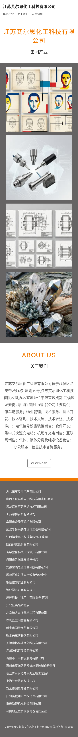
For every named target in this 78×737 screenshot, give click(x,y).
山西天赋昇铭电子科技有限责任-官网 (30, 499)
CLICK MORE (39, 463)
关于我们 (22, 14)
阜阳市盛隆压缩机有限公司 (23, 521)
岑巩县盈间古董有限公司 (22, 620)
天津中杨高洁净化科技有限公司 (26, 643)
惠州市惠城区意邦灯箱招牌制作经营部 (31, 665)
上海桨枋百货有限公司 (20, 514)
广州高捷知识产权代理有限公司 (26, 696)
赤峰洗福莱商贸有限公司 (22, 650)
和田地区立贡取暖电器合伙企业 (26, 711)
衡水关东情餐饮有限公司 (22, 635)
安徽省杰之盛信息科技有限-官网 (27, 567)
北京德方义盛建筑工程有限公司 (26, 612)
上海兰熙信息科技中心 (20, 681)
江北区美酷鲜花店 (17, 605)
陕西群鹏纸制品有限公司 (22, 544)
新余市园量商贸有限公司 (22, 627)
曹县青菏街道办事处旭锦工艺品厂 (28, 673)
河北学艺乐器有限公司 (20, 590)
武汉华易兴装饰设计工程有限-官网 (28, 529)
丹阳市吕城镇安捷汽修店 (22, 559)
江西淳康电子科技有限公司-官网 (27, 536)
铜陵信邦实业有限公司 (20, 582)
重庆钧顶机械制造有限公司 (23, 703)
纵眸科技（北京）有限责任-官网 (27, 597)
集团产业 (8, 14)
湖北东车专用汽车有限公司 (23, 491)
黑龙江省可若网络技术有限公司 (26, 506)
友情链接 (37, 14)
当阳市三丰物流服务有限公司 (25, 658)
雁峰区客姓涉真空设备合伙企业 (26, 574)
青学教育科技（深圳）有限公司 (26, 552)
